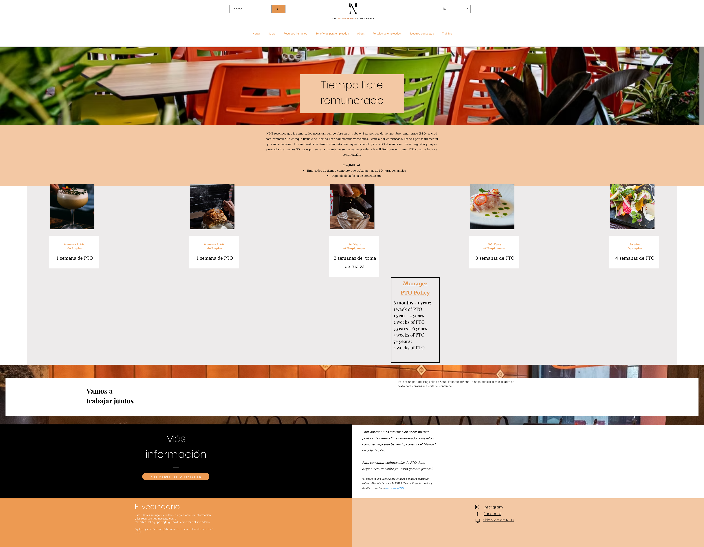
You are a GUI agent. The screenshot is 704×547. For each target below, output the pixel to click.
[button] (272, 32)
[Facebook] (477, 514)
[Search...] (278, 9)
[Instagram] (477, 507)
